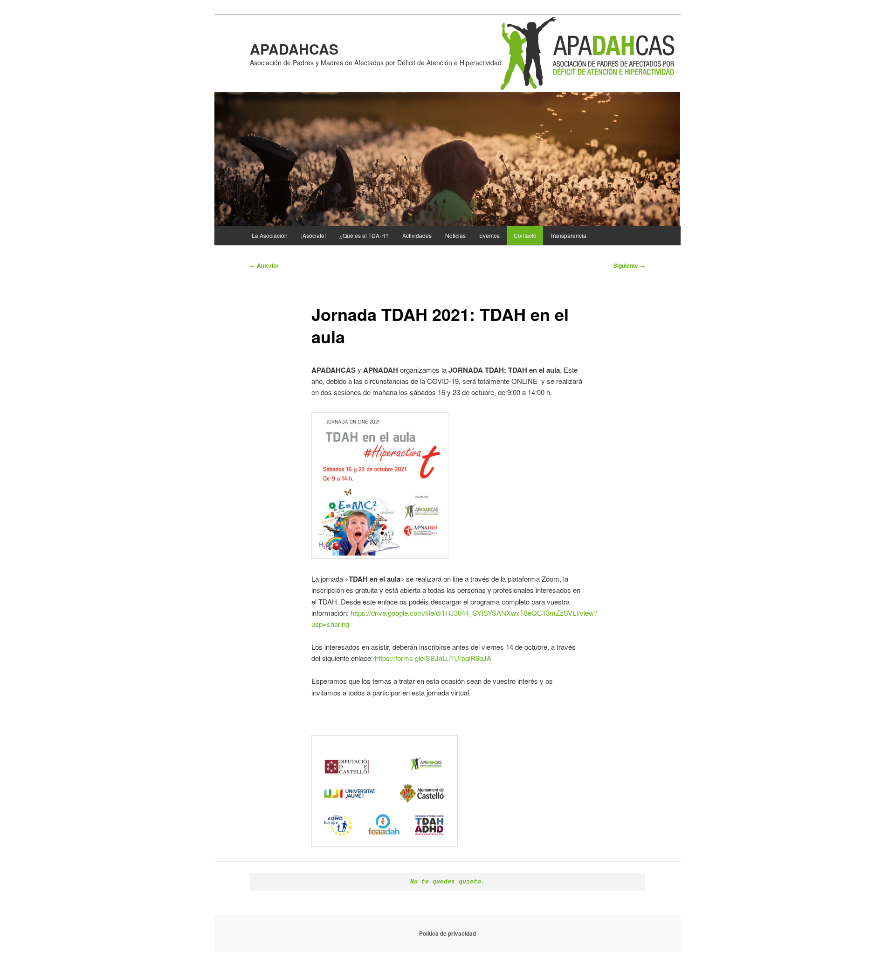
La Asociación (270, 235)
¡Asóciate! (313, 235)
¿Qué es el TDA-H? (364, 235)
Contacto (525, 235)
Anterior (264, 265)
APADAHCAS (294, 49)
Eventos (489, 235)
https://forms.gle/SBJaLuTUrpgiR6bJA (433, 658)
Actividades (417, 235)
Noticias (455, 235)
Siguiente (629, 265)
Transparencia (568, 235)
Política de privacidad (447, 933)
